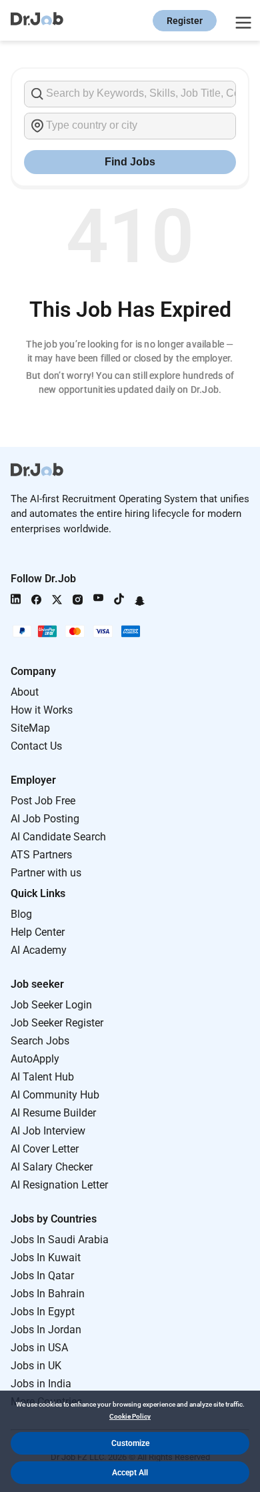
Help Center (38, 932)
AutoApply (35, 1058)
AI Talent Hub (42, 1076)
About (25, 692)
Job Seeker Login (51, 1004)
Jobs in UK (36, 1365)
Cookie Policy (130, 1416)
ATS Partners (41, 854)
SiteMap (30, 728)
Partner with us (46, 872)
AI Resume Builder (53, 1112)
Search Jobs (40, 1040)
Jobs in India (41, 1383)
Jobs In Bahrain (48, 1293)
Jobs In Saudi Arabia (60, 1239)
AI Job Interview (48, 1131)
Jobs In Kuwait (46, 1257)
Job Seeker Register (57, 1022)
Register (185, 20)
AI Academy (39, 950)
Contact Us (36, 746)
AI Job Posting (45, 818)
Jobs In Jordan (46, 1329)
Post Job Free (43, 800)
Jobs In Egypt (43, 1311)
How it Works (42, 710)
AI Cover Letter (45, 1149)
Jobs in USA (39, 1347)
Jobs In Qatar (42, 1275)
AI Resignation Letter (59, 1185)
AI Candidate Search (58, 836)
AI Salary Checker (52, 1167)
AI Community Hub (55, 1094)
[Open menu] (241, 21)
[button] (130, 1443)
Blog (21, 914)
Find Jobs (130, 161)
